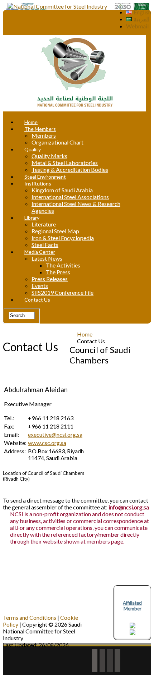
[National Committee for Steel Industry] (57, 6)
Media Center (39, 252)
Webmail (137, 26)
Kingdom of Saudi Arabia (62, 190)
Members (44, 135)
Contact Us (37, 300)
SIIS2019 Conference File (62, 292)
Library (31, 218)
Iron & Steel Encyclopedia (63, 237)
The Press (58, 272)
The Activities (63, 265)
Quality (32, 149)
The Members (40, 129)
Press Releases (50, 278)
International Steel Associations (70, 196)
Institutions (37, 183)
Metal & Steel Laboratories (65, 162)
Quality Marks (49, 155)
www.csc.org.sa (47, 442)
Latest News (47, 258)
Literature (44, 224)
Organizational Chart (57, 142)
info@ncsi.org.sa (129, 507)
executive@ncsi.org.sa (55, 434)
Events (40, 285)
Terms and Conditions (29, 617)
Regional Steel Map (55, 231)
